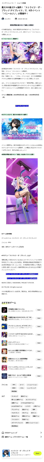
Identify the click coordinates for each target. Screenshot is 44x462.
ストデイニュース (8, 3)
